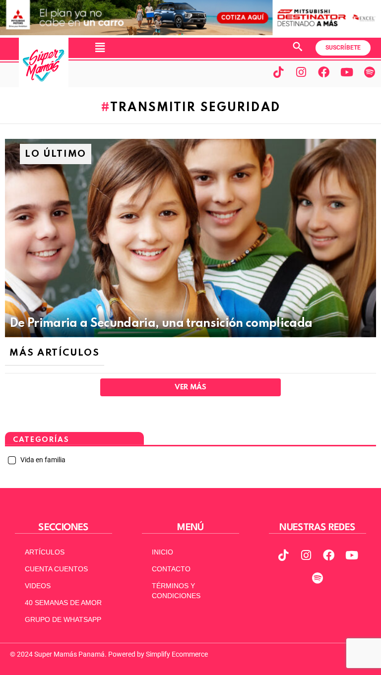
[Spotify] (369, 72)
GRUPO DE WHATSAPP (63, 619)
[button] (99, 47)
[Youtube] (346, 72)
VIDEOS (38, 586)
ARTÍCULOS (44, 552)
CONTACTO (171, 569)
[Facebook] (324, 72)
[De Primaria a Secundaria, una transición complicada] (190, 238)
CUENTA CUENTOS (56, 569)
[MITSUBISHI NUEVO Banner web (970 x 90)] (190, 33)
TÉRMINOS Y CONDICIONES (176, 591)
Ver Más (190, 387)
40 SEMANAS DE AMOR (63, 603)
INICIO (162, 552)
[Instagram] (301, 72)
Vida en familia (42, 460)
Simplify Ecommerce (177, 654)
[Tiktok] (278, 72)
